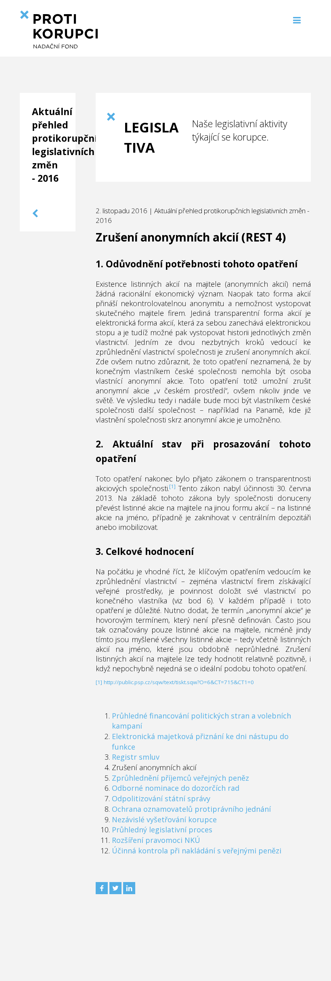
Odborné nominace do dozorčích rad (175, 788)
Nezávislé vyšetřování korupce (164, 819)
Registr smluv (135, 757)
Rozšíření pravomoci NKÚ (156, 840)
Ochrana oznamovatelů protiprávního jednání (191, 809)
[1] (172, 486)
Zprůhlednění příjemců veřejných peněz (180, 778)
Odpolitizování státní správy (161, 798)
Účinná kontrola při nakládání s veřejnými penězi (196, 850)
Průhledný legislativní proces (162, 829)
